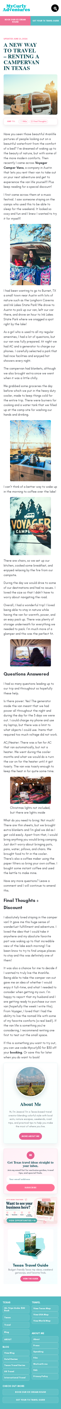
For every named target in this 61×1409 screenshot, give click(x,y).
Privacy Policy (40, 1376)
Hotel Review (11, 1359)
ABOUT (8, 1339)
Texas (7, 1317)
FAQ (35, 1370)
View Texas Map (42, 1308)
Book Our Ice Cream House (15, 21)
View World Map (41, 1321)
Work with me (40, 1364)
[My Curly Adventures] (25, 8)
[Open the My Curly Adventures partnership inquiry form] (30, 1210)
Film (35, 1358)
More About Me (30, 1136)
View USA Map (40, 1314)
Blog (6, 1332)
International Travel (15, 1377)
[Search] (55, 8)
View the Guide (30, 1279)
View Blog (9, 1353)
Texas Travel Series (14, 1365)
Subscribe (30, 1187)
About (36, 1339)
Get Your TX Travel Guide (30, 1400)
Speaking (38, 1351)
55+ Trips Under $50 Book (14, 1309)
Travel (7, 1325)
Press (36, 1345)
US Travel (9, 1371)
